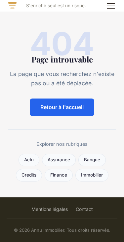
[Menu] (110, 6)
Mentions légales (49, 209)
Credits (28, 175)
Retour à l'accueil (62, 107)
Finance (58, 175)
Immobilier (92, 175)
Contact (84, 209)
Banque (92, 159)
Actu (29, 159)
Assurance (59, 159)
